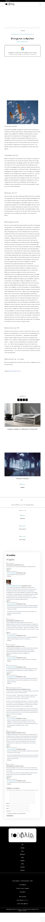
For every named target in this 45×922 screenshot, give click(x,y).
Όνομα (7, 805)
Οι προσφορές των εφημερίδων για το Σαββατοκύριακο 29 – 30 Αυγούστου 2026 (22, 429)
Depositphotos (25, 900)
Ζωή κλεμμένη (22, 529)
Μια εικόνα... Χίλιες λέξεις (20, 34)
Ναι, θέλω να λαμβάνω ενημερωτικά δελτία (16, 813)
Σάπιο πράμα (22, 539)
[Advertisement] (22, 17)
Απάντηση (8, 569)
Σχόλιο (8, 803)
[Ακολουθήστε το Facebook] (18, 400)
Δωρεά (22, 851)
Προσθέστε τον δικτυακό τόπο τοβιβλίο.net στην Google (22, 52)
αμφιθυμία (22, 487)
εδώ (36, 909)
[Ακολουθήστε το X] (20, 877)
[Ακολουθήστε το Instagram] (26, 400)
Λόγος (12, 34)
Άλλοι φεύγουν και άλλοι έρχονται (22, 478)
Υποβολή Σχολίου (10, 815)
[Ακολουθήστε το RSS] (27, 877)
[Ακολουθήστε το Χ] (21, 400)
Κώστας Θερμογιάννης (22, 41)
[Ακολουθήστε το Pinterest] (24, 400)
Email (7, 808)
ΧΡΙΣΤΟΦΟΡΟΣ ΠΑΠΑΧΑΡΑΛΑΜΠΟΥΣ (13, 585)
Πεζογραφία (29, 34)
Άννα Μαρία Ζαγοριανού (10, 667)
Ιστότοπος (8, 811)
